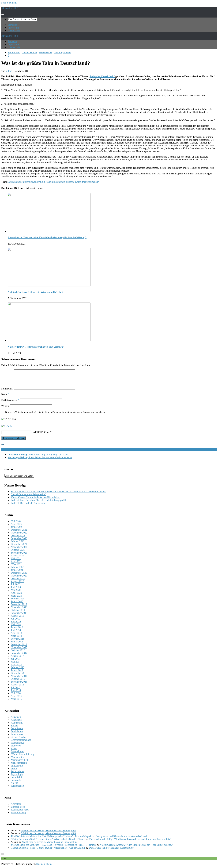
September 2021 (19, 552)
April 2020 (16, 592)
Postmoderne (17, 771)
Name (5, 394)
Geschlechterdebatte (21, 739)
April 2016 (16, 696)
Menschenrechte (19, 762)
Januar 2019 (17, 627)
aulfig (8, 71)
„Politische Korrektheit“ (102, 76)
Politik (14, 768)
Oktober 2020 (18, 578)
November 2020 (19, 575)
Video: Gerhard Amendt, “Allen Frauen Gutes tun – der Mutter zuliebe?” (136, 844)
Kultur (14, 748)
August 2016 (17, 684)
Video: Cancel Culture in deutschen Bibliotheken (35, 497)
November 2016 (19, 676)
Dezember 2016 (19, 673)
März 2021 (16, 564)
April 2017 (16, 664)
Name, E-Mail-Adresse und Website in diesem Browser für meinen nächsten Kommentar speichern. (55, 412)
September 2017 (19, 653)
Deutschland (13, 181)
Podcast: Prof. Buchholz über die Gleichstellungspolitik (39, 500)
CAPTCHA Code (40, 432)
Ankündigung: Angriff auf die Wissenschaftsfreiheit (35, 292)
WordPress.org (18, 812)
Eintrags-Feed (18, 806)
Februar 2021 (17, 567)
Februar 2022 (17, 541)
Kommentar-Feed (20, 809)
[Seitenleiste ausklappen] (2, 444)
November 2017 (19, 647)
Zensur (95, 181)
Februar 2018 (17, 638)
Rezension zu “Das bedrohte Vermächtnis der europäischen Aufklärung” (47, 237)
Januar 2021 (17, 570)
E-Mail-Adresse (10, 400)
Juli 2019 (15, 618)
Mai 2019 (16, 624)
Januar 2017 (17, 670)
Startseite (12, 24)
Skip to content (8, 2)
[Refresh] (6, 426)
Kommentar (7, 388)
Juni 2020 (16, 587)
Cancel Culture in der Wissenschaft (28, 494)
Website (5, 406)
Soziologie (16, 780)
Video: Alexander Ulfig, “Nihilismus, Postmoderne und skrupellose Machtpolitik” (130, 839)
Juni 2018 (16, 630)
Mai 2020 (16, 590)
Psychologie (17, 774)
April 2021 (16, 561)
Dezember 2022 (19, 529)
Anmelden (16, 804)
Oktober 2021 (18, 549)
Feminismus (14, 52)
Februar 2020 (17, 598)
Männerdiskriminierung (22, 754)
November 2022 (19, 532)
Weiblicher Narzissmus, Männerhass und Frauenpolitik (48, 830)
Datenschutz (14, 30)
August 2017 (17, 656)
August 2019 (17, 615)
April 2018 (16, 633)
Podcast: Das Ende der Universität (28, 503)
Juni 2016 (16, 690)
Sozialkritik (16, 777)
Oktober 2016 (18, 678)
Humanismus (17, 742)
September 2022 (19, 538)
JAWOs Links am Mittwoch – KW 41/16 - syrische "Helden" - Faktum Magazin (51, 836)
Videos (14, 783)
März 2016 (16, 699)
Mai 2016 (16, 693)
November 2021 (19, 547)
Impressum (13, 27)
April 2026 (16, 524)
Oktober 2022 (18, 535)
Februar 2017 (17, 667)
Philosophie (17, 765)
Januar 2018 (17, 641)
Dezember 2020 (19, 572)
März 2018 (16, 635)
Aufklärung (17, 722)
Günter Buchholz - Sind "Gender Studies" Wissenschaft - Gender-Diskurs (48, 839)
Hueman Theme (44, 864)
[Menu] (2, 14)
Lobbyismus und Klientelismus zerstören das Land (121, 836)
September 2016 (19, 681)
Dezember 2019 (19, 604)
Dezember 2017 (19, 644)
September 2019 (19, 613)
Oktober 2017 (18, 650)
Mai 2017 (16, 661)
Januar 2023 (17, 527)
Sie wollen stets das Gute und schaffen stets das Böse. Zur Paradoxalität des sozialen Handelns (58, 491)
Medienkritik (45, 52)
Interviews (16, 745)
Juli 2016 (15, 687)
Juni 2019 (16, 621)
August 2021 (17, 555)
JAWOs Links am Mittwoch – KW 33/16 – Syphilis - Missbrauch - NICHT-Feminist (53, 844)
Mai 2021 (16, 558)
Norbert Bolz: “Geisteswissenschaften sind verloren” (36, 347)
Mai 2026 (16, 521)
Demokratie (17, 728)
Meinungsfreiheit (62, 52)
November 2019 (19, 607)
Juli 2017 (15, 658)
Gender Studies (29, 52)
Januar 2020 (17, 601)
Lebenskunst (17, 751)
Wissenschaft (17, 785)
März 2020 (16, 595)
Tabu (89, 181)
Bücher (14, 725)
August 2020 (17, 581)
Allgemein (16, 717)
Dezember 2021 (19, 544)
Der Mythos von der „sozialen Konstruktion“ (111, 847)
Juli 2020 (15, 584)
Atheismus (16, 719)
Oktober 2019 (18, 610)
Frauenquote (17, 734)
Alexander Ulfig (9, 8)
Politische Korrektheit (75, 181)
